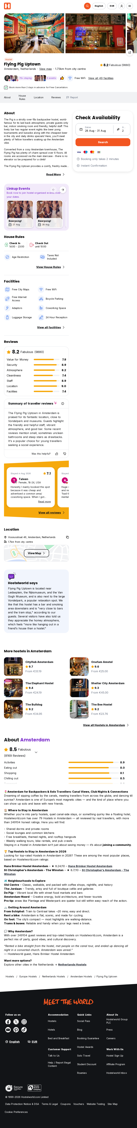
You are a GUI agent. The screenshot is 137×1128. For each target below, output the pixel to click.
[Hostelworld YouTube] (8, 1029)
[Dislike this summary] (64, 453)
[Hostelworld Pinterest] (16, 1029)
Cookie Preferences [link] (16, 1112)
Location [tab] (38, 97)
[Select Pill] (87, 6)
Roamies (82, 1072)
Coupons (65, 1104)
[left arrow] (53, 189)
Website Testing (96, 1104)
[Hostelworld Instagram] (24, 1021)
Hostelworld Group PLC (117, 1021)
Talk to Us (53, 1055)
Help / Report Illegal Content (59, 1064)
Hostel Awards (85, 1047)
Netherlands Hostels (72, 964)
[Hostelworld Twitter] (16, 1021)
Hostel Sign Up (114, 1055)
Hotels (51, 1029)
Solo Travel (83, 1055)
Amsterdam (11, 68)
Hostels (52, 1021)
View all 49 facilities (100, 78)
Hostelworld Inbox (116, 1072)
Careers (110, 1038)
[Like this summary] (56, 453)
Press (109, 1029)
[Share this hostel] (129, 52)
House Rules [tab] (22, 97)
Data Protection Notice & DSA (22, 1104)
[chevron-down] (36, 752)
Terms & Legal (50, 1104)
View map (45, 68)
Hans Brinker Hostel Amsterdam (90, 866)
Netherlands (28, 68)
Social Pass (83, 1021)
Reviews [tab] (56, 97)
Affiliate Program (115, 1064)
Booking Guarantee (88, 1038)
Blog (79, 1029)
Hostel (8, 59)
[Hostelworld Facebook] (8, 1021)
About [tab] (7, 97)
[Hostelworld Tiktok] (24, 1029)
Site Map (113, 1104)
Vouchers (78, 1104)
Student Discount (86, 1064)
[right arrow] (62, 189)
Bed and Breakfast (58, 1038)
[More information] (63, 404)
